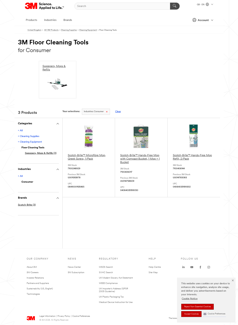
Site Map (153, 272)
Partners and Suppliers (38, 283)
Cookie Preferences (81, 316)
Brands (67, 20)
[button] (214, 314)
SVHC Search (106, 272)
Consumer (94, 112)
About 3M (32, 267)
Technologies (33, 294)
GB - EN (201, 5)
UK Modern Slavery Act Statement (116, 278)
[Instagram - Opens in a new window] (208, 267)
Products (31, 20)
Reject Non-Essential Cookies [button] (197, 307)
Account (203, 20)
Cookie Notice (190, 298)
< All (20, 130)
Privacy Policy (63, 316)
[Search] (175, 6)
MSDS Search (106, 267)
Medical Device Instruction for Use (116, 302)
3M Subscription (76, 272)
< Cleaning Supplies (28, 136)
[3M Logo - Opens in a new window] (44, 6)
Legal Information (47, 316)
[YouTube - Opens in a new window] (191, 267)
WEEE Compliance (108, 283)
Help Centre (155, 267)
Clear (118, 111)
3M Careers (33, 272)
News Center (74, 267)
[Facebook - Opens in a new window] (200, 267)
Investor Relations (35, 278)
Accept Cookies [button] (191, 314)
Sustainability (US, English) (40, 289)
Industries (50, 20)
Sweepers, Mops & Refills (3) (40, 153)
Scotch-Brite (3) (27, 205)
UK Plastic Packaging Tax (111, 297)
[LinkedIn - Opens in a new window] (183, 267)
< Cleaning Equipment (30, 142)
